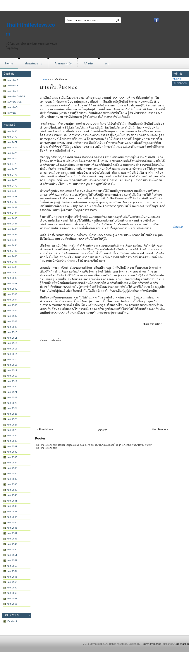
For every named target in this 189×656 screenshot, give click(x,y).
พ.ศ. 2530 (12, 441)
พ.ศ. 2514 (12, 354)
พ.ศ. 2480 (12, 191)
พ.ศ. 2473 (12, 153)
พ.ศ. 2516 (12, 365)
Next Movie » (160, 429)
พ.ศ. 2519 (12, 381)
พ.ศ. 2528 (12, 430)
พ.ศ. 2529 (12, 435)
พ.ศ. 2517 (12, 370)
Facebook (12, 621)
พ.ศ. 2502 (12, 289)
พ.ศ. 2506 (12, 310)
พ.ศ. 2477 (12, 175)
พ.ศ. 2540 (12, 495)
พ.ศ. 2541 (12, 501)
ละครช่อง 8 (12, 85)
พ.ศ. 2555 (12, 577)
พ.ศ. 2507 (12, 316)
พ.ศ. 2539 (12, 490)
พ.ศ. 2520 (12, 386)
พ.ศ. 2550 (12, 549)
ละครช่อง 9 (12, 91)
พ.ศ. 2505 (12, 305)
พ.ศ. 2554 (12, 571)
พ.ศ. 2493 (12, 240)
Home (9, 63)
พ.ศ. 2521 (12, 392)
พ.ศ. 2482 (12, 202)
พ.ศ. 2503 (12, 294)
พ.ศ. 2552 (12, 560)
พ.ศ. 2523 (12, 403)
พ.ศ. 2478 (12, 180)
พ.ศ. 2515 (12, 359)
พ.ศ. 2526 (12, 419)
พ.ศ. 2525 (12, 414)
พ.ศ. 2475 (12, 164)
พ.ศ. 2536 (12, 473)
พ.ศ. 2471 (12, 142)
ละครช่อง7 (12, 113)
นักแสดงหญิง (63, 63)
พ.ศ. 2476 (12, 169)
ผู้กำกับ (88, 63)
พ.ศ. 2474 (12, 158)
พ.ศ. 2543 (12, 511)
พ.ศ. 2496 (12, 256)
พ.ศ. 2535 (12, 468)
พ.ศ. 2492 (12, 234)
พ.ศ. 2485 (12, 218)
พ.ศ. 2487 (12, 223)
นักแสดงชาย (33, 63)
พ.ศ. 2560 (12, 587)
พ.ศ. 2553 (12, 566)
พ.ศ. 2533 (12, 457)
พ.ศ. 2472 (12, 147)
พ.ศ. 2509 (12, 327)
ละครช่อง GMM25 (16, 96)
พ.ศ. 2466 (12, 131)
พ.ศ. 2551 (12, 555)
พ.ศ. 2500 (12, 278)
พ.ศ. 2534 (12, 462)
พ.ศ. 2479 (12, 185)
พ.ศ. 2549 (12, 544)
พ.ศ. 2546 (12, 528)
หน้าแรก (102, 429)
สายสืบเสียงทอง (59, 87)
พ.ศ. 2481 (12, 196)
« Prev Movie (45, 429)
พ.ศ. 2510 (12, 332)
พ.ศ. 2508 (12, 321)
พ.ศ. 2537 (12, 479)
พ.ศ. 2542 (12, 506)
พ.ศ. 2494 (12, 245)
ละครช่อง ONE (14, 102)
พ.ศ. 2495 (12, 251)
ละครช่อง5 (12, 107)
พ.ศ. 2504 (12, 299)
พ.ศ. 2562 (12, 593)
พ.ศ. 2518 (12, 375)
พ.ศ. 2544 (12, 517)
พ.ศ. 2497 (12, 262)
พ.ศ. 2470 (12, 137)
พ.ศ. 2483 (12, 207)
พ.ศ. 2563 (12, 598)
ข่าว (108, 63)
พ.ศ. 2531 (12, 446)
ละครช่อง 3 (12, 80)
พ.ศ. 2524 (12, 408)
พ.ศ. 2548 (12, 538)
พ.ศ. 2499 (12, 272)
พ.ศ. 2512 (12, 343)
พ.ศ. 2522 (12, 397)
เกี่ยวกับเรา (178, 227)
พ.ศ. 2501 (12, 283)
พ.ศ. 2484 (12, 213)
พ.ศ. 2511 (12, 338)
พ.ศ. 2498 (12, 267)
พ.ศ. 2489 (12, 229)
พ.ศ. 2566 (12, 604)
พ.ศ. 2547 (12, 533)
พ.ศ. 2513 (12, 348)
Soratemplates (152, 643)
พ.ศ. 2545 (12, 522)
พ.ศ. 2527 (12, 424)
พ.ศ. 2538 (12, 484)
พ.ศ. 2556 (12, 582)
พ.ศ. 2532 (12, 452)
